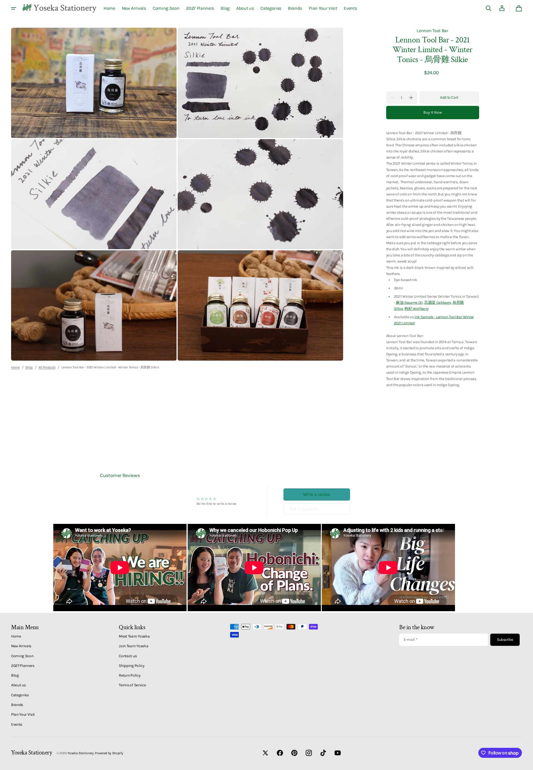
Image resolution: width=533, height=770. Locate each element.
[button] (488, 8)
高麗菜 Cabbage (437, 302)
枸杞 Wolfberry (416, 308)
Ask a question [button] (304, 508)
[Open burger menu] (13, 8)
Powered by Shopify (109, 753)
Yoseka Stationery (80, 753)
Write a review (316, 494)
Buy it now (432, 112)
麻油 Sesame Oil (409, 302)
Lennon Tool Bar (432, 30)
